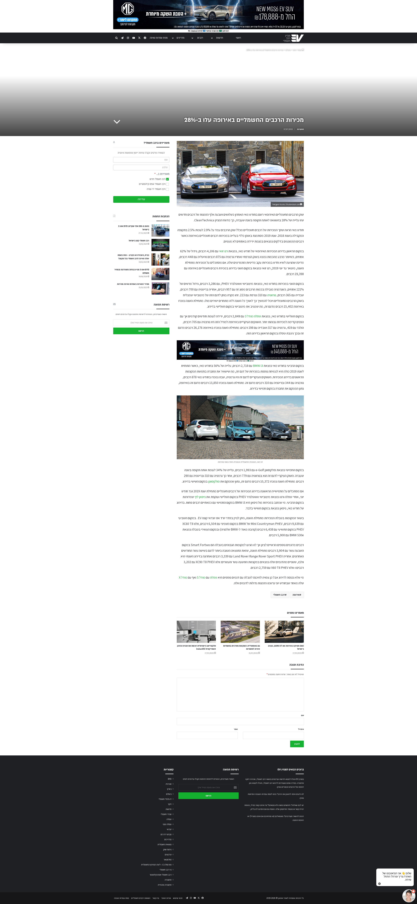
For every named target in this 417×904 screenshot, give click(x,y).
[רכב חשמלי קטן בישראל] (160, 245)
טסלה (213, 577)
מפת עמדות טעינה (159, 37)
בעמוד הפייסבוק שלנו (284, 809)
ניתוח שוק (167, 849)
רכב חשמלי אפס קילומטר (161, 874)
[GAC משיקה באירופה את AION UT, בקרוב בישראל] (284, 632)
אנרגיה (169, 783)
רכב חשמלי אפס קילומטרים (152, 184)
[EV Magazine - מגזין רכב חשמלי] (293, 38)
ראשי (238, 37)
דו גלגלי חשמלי (165, 799)
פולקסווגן (214, 481)
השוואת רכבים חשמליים (140, 898)
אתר (236, 729)
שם (302, 715)
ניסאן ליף (200, 497)
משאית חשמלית (165, 844)
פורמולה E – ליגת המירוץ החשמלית (156, 864)
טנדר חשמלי (166, 814)
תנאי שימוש (177, 898)
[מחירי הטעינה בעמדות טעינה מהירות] (160, 288)
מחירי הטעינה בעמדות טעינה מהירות (133, 284)
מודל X (183, 577)
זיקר (170, 804)
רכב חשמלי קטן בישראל (139, 240)
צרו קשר (155, 898)
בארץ (169, 788)
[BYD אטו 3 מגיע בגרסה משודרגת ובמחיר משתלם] (160, 274)
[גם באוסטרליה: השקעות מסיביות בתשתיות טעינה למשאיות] (240, 632)
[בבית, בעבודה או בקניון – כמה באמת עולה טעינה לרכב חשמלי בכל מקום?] (160, 259)
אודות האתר (166, 898)
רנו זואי (223, 251)
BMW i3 (258, 366)
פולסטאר (168, 859)
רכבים (200, 37)
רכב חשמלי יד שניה (156, 189)
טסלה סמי (167, 824)
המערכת (300, 129)
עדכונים (168, 854)
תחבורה (168, 879)
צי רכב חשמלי (166, 869)
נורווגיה (271, 295)
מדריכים (180, 37)
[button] (408, 895)
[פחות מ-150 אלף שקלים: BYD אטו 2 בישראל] (160, 230)
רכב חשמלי (279, 594)
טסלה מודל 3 (253, 316)
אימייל (301, 729)
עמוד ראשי (297, 49)
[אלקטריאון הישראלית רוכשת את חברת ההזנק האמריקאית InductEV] (196, 632)
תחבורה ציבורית (165, 884)
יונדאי (169, 829)
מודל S (201, 577)
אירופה (296, 594)
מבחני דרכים (166, 834)
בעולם (288, 49)
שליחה (141, 199)
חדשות (219, 37)
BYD (170, 778)
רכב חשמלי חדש (158, 179)
